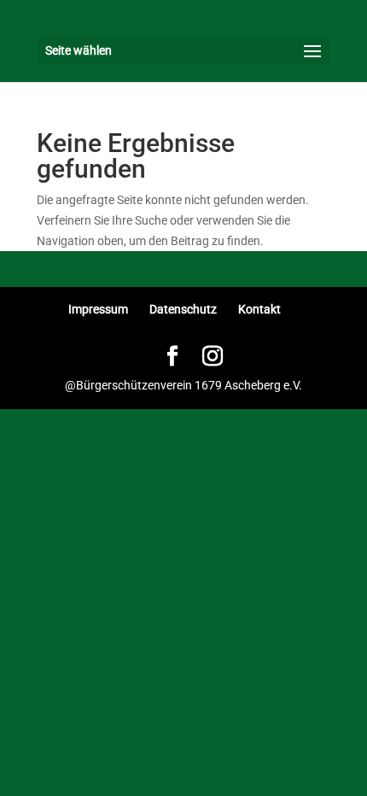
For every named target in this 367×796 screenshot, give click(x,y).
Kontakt (259, 309)
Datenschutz (183, 309)
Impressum (98, 309)
